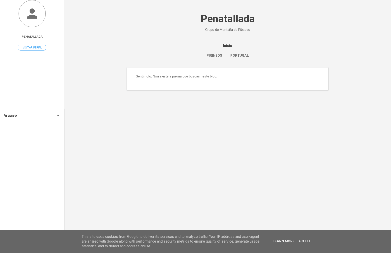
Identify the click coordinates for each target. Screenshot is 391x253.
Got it (304, 241)
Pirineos (214, 55)
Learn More (284, 241)
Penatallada (228, 19)
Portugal (239, 55)
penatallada (32, 36)
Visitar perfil (32, 47)
